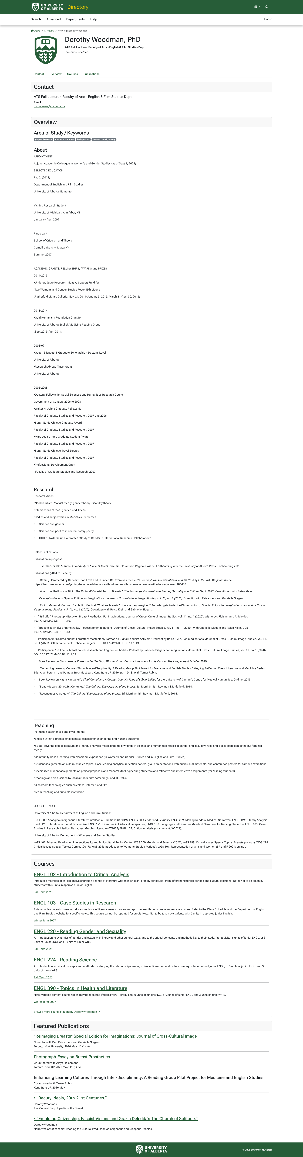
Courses (72, 74)
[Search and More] (267, 7)
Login (268, 19)
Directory (77, 7)
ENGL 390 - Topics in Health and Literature (80, 988)
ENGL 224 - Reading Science (65, 960)
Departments (75, 19)
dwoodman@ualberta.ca (49, 106)
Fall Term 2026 (43, 892)
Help (93, 19)
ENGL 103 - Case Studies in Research (75, 903)
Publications (91, 74)
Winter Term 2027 (45, 920)
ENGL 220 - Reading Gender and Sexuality (80, 931)
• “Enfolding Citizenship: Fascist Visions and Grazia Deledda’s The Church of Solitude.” (116, 1118)
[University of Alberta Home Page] (48, 7)
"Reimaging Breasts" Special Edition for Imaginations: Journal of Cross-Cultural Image (115, 1036)
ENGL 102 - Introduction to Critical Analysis (81, 874)
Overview (55, 74)
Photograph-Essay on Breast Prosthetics (72, 1056)
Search (36, 19)
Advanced (53, 19)
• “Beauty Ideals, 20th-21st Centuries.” (70, 1098)
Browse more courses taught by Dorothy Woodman (66, 1011)
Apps (37, 30)
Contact (39, 74)
